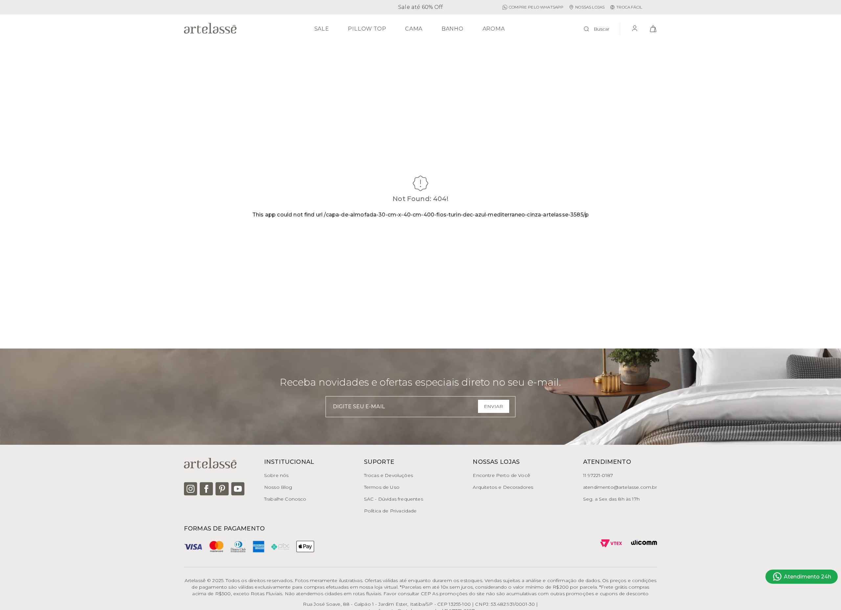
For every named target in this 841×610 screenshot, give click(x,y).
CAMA (413, 29)
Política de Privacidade (390, 511)
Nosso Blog (278, 487)
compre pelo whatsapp (536, 7)
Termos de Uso (381, 487)
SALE (321, 29)
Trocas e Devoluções (388, 475)
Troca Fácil (629, 7)
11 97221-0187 (598, 475)
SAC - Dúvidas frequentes (393, 499)
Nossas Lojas (589, 7)
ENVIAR (493, 406)
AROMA (494, 29)
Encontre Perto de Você (501, 475)
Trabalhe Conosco (285, 499)
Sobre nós (276, 475)
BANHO (453, 29)
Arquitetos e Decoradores (503, 487)
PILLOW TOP (367, 29)
